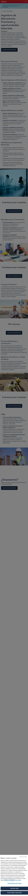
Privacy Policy (17, 880)
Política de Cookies (9, 880)
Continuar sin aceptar (23, 856)
